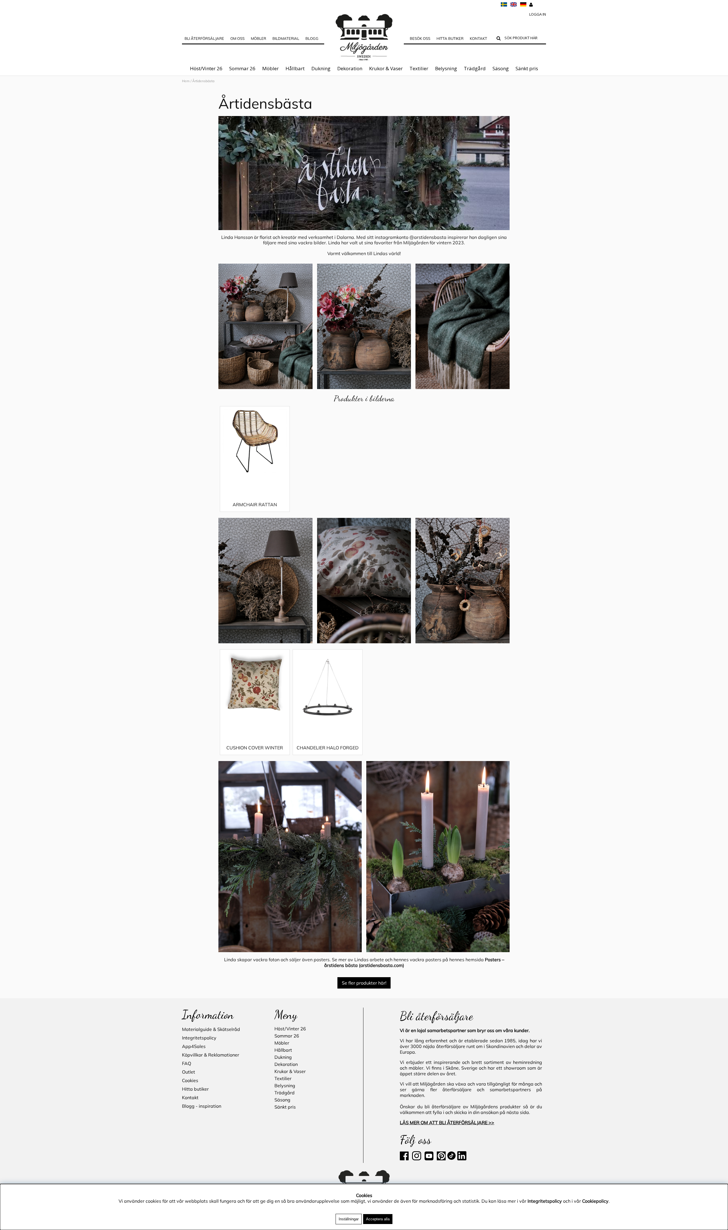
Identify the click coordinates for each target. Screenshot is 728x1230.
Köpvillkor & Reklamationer (210, 1055)
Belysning (446, 68)
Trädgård (475, 68)
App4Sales (194, 1046)
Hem (186, 81)
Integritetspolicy (199, 1038)
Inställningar (349, 1219)
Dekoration (349, 68)
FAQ (186, 1063)
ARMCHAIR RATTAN (255, 504)
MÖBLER (258, 38)
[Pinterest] (441, 1158)
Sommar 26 (242, 68)
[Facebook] (405, 1158)
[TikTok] (452, 1158)
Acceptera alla (378, 1219)
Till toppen (193, 91)
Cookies (190, 1080)
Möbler (270, 68)
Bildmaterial (285, 38)
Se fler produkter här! (364, 983)
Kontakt (478, 38)
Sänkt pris (527, 68)
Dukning (320, 68)
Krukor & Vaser (386, 68)
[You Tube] (428, 1158)
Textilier (419, 68)
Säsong (501, 68)
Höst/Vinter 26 (206, 68)
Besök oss (420, 38)
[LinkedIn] (461, 1158)
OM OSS (237, 38)
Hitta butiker (450, 38)
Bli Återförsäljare (204, 38)
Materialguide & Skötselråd (211, 1029)
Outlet (188, 1072)
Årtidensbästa (265, 103)
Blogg (311, 38)
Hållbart (295, 68)
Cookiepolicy (595, 1201)
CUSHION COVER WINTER (254, 748)
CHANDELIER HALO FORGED (328, 748)
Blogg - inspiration (201, 1106)
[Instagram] (416, 1158)
